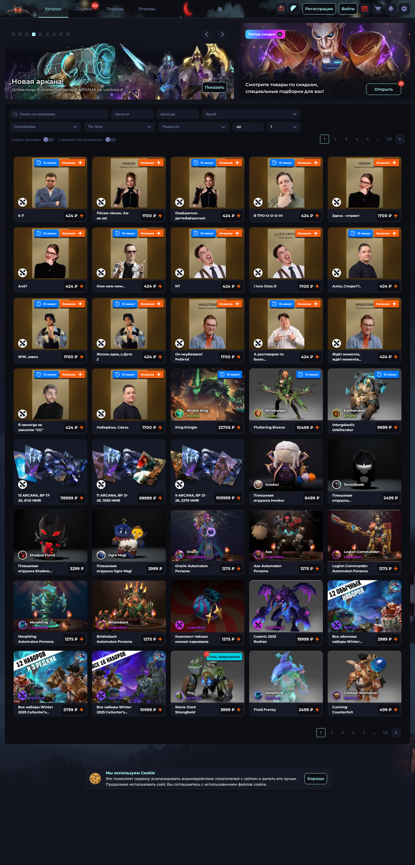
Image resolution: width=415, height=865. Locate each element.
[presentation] (281, 8)
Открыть (383, 89)
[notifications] (391, 8)
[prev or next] (206, 34)
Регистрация (319, 8)
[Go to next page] (400, 139)
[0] (378, 9)
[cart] (377, 8)
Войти (348, 8)
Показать (214, 87)
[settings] (404, 8)
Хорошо (315, 778)
